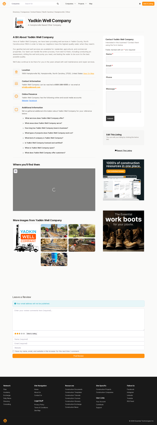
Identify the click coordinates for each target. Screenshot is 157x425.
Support (99, 407)
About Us (37, 392)
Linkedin (130, 395)
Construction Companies (104, 392)
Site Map (37, 410)
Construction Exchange (73, 404)
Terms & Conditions (41, 407)
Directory (16, 12)
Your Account (101, 401)
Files (5, 389)
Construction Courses (72, 398)
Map (90, 4)
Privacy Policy (39, 404)
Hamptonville (60, 12)
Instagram (130, 392)
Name (109, 54)
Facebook (33, 101)
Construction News (71, 407)
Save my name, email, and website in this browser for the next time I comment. (47, 351)
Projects (81, 4)
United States (36, 12)
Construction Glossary (73, 401)
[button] (58, 118)
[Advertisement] (123, 270)
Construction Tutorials (72, 395)
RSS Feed (130, 401)
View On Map (88, 73)
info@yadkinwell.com (31, 87)
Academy (6, 392)
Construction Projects (103, 389)
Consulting (7, 404)
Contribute (99, 404)
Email (109, 66)
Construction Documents (73, 389)
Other (68, 12)
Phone (109, 77)
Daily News (7, 398)
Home (36, 389)
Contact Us (38, 395)
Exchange (6, 395)
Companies (69, 4)
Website (25, 101)
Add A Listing (148, 4)
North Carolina (47, 12)
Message (111, 89)
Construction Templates (73, 392)
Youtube (130, 398)
